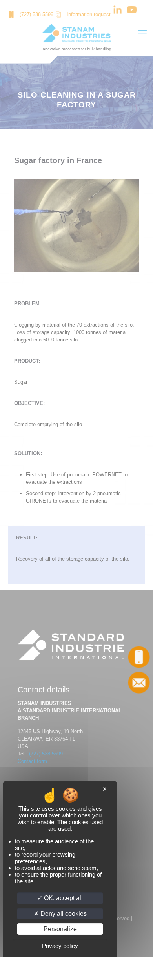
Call (139, 657)
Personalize (60, 929)
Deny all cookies (63, 913)
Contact (139, 682)
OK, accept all (62, 898)
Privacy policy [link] (60, 945)
